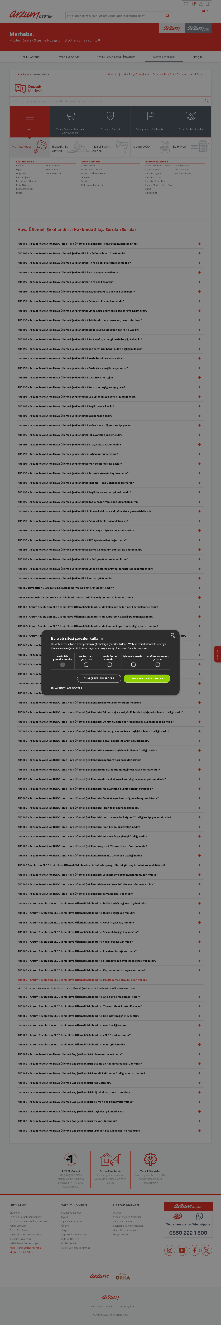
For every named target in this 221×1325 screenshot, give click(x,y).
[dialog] (110, 662)
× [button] (174, 637)
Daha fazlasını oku (137, 648)
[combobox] (173, 634)
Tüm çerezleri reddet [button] (99, 678)
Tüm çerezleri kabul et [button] (146, 678)
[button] (66, 688)
